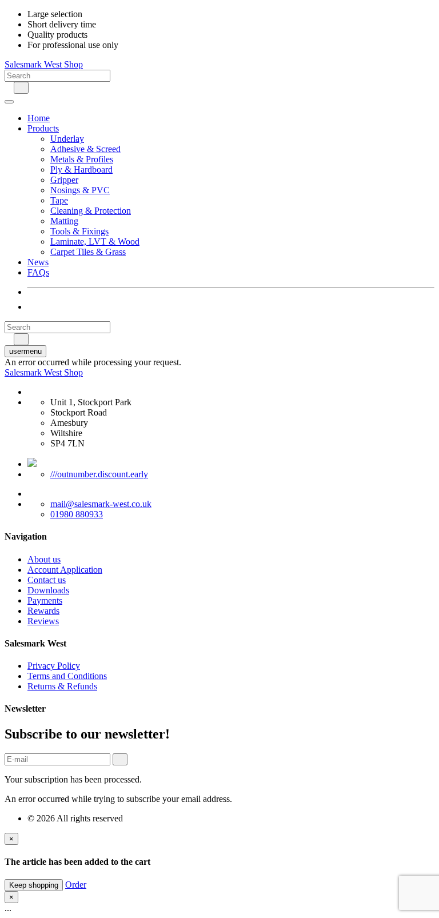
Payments (44, 600)
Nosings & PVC (80, 190)
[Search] (21, 88)
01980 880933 (76, 514)
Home (38, 118)
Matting (64, 221)
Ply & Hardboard (81, 169)
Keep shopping (33, 885)
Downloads (48, 590)
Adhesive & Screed (85, 149)
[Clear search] (8, 87)
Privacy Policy (53, 665)
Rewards (43, 611)
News (38, 262)
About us (44, 559)
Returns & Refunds (62, 686)
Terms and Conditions (67, 676)
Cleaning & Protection (90, 210)
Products (43, 128)
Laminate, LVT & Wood (94, 241)
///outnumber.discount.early (99, 474)
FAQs (38, 272)
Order (75, 884)
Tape (59, 200)
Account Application (64, 569)
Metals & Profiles (81, 159)
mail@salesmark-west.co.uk (100, 504)
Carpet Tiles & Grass (88, 252)
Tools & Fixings (79, 231)
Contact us (46, 580)
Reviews (43, 621)
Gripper (64, 180)
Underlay (67, 138)
